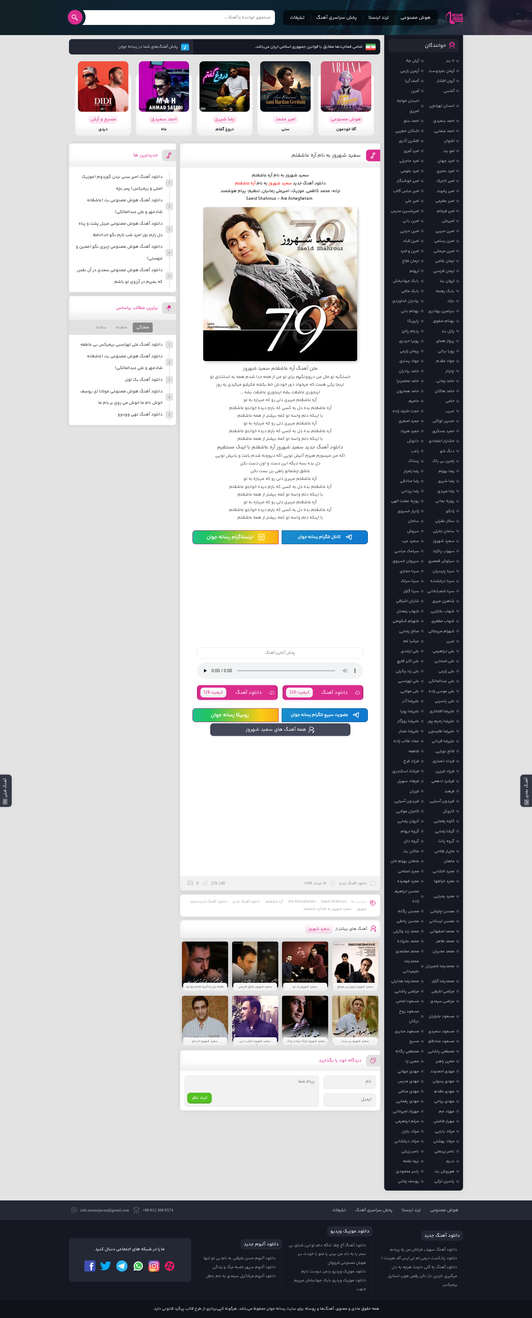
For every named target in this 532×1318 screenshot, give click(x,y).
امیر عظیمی (444, 201)
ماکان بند (411, 851)
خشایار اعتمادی (441, 441)
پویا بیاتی (446, 351)
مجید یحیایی (443, 896)
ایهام (414, 271)
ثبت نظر (199, 1097)
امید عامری (445, 171)
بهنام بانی (410, 311)
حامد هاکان (444, 391)
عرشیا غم (411, 641)
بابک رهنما (445, 291)
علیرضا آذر (410, 701)
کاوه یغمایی (443, 821)
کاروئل (448, 811)
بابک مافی (410, 291)
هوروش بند (444, 1171)
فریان (414, 791)
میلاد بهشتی (443, 1141)
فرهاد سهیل (408, 781)
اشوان (449, 141)
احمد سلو (411, 121)
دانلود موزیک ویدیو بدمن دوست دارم (333, 1271)
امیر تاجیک (445, 181)
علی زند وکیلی (407, 671)
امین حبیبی (444, 231)
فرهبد (449, 791)
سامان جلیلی (443, 531)
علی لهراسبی (408, 681)
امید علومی (410, 171)
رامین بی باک (443, 461)
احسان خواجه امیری (408, 106)
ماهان (449, 861)
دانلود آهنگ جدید (309, 183)
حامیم (414, 401)
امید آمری (411, 151)
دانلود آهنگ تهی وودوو (140, 414)
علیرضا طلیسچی (441, 731)
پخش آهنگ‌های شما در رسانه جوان (148, 47)
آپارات (169, 1266)
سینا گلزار (411, 591)
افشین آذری (409, 141)
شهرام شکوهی (406, 621)
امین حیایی (409, 231)
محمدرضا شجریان (439, 966)
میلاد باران (410, 1131)
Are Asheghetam (302, 902)
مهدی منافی (408, 1091)
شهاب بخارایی (442, 611)
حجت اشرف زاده (406, 411)
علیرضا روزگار (408, 721)
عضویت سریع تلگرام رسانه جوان (319, 715)
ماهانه (121, 327)
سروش (413, 531)
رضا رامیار (411, 471)
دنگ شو (447, 451)
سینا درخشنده (442, 581)
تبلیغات (297, 17)
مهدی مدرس (408, 1081)
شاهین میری (443, 601)
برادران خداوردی (405, 301)
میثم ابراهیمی (407, 1121)
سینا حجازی (409, 571)
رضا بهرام (446, 471)
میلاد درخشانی (406, 1141)
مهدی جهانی (408, 1071)
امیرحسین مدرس (405, 211)
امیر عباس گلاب (406, 191)
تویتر (105, 1266)
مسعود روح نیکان (409, 1016)
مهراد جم (446, 1111)
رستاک (413, 461)
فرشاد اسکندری (405, 771)
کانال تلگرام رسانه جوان (319, 537)
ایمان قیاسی (443, 271)
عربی (450, 641)
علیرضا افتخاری (441, 711)
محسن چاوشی (442, 911)
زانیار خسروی (408, 511)
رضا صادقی (409, 481)
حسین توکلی (443, 421)
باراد (450, 301)
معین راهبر (445, 1061)
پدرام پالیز (410, 331)
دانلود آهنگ (318, 693)
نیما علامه (411, 1161)
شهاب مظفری (442, 621)
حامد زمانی (445, 381)
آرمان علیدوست (441, 71)
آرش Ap (412, 61)
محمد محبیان (443, 951)
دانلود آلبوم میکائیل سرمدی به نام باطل (241, 1276)
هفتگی (142, 327)
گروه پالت (446, 841)
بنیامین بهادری (441, 311)
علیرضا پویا (409, 711)
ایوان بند (446, 281)
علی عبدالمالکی (441, 681)
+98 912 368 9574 (158, 1210)
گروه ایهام (410, 831)
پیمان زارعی (409, 351)
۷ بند (450, 61)
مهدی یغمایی (407, 1101)
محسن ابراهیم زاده (407, 896)
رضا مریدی (445, 491)
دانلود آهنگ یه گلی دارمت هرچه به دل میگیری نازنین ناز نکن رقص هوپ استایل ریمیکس (422, 1276)
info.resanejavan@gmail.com (104, 1210)
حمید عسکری (443, 431)
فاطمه (414, 751)
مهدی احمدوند (442, 1071)
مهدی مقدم (444, 1091)
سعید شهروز (443, 541)
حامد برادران (409, 371)
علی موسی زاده (441, 691)
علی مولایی (409, 691)
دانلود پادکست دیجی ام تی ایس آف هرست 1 (419, 1258)
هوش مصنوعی (416, 17)
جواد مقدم (445, 361)
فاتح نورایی (444, 751)
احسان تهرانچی (441, 106)
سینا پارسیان (443, 571)
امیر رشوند (445, 191)
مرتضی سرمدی (442, 1001)
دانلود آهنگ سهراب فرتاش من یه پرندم (423, 1250)
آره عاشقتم (274, 902)
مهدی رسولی (443, 1081)
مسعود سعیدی (441, 1031)
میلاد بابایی (444, 1131)
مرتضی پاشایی (406, 991)
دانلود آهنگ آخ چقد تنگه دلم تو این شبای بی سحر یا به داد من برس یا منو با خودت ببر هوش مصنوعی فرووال (327, 1254)
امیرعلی (448, 221)
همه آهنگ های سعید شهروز (276, 729)
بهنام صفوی (443, 321)
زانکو (450, 511)
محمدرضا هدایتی (405, 981)
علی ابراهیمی (443, 651)
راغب (415, 451)
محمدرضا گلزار (443, 981)
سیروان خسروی (406, 561)
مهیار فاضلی (443, 1121)
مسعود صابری (407, 1031)
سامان (413, 521)
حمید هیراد (409, 431)
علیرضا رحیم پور (441, 721)
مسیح (414, 1041)
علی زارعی (446, 671)
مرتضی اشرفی (442, 991)
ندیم (450, 1161)
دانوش (413, 441)
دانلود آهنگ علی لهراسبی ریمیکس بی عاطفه (121, 344)
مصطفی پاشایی (441, 1051)
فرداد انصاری (443, 761)
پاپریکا (413, 321)
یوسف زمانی (408, 1181)
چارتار (449, 371)
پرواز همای (445, 341)
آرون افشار (445, 81)
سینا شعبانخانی (440, 591)
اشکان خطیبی (407, 131)
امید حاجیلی (409, 161)
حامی (449, 401)
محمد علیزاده (408, 941)
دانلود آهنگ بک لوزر (144, 379)
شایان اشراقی (407, 601)
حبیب (449, 411)
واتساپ (137, 1266)
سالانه (101, 327)
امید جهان (445, 161)
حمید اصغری (408, 421)
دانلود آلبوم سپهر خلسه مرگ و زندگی (244, 1267)
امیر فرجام (445, 211)
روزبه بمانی (444, 501)
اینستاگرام (153, 1266)
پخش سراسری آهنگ (336, 17)
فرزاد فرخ (411, 761)
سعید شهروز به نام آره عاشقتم (326, 155)
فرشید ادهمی (442, 781)
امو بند (448, 151)
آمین (415, 91)
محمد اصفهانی (442, 931)
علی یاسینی (444, 701)
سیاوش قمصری (441, 561)
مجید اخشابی (443, 871)
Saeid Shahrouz (334, 902)
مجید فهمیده (408, 881)
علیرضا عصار (409, 731)
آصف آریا (412, 81)
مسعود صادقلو (441, 1041)
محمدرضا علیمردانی (411, 966)
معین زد (412, 1061)
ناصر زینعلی (444, 1151)
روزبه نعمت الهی (405, 501)
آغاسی (449, 91)
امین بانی (411, 221)
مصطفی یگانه (407, 1051)
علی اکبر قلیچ (408, 661)
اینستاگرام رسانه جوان (230, 537)
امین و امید (409, 251)
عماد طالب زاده (406, 741)
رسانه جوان (454, 17)
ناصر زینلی (410, 1151)
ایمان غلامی (444, 261)
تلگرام (121, 1266)
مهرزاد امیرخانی (406, 1111)
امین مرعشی (443, 251)
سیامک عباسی (406, 551)
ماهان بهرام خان (404, 861)
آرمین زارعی (409, 71)
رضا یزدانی (410, 491)
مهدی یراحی (444, 1101)
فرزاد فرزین (444, 771)
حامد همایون (408, 391)
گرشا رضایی (444, 831)
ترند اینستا (379, 17)
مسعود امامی (407, 1001)
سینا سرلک (410, 581)
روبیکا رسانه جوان (230, 715)
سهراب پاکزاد (443, 551)
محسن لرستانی (441, 921)
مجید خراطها (444, 881)
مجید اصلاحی (408, 871)
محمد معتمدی (407, 951)
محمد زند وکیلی (406, 931)
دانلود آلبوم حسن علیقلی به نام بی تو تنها (240, 1258)
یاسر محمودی (407, 1171)
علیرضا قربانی (443, 741)
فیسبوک (89, 1266)
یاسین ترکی (444, 1181)
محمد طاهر (445, 941)
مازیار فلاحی (444, 851)
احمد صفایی (444, 131)
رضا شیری (446, 481)
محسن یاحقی (408, 921)
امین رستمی (444, 241)
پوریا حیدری (409, 341)
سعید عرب (410, 541)
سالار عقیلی (444, 521)
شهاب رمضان (408, 611)
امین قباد (411, 241)
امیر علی (412, 201)
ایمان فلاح (410, 261)
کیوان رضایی (408, 821)
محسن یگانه (408, 911)
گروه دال (411, 841)
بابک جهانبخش (406, 281)
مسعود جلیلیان (441, 1016)
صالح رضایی (409, 631)
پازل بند (447, 331)
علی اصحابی (444, 661)
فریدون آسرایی (441, 801)
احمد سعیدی (443, 121)
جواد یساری (409, 361)
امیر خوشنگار (408, 181)
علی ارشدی (410, 651)
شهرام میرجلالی (441, 631)
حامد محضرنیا (408, 381)
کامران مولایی (407, 811)
